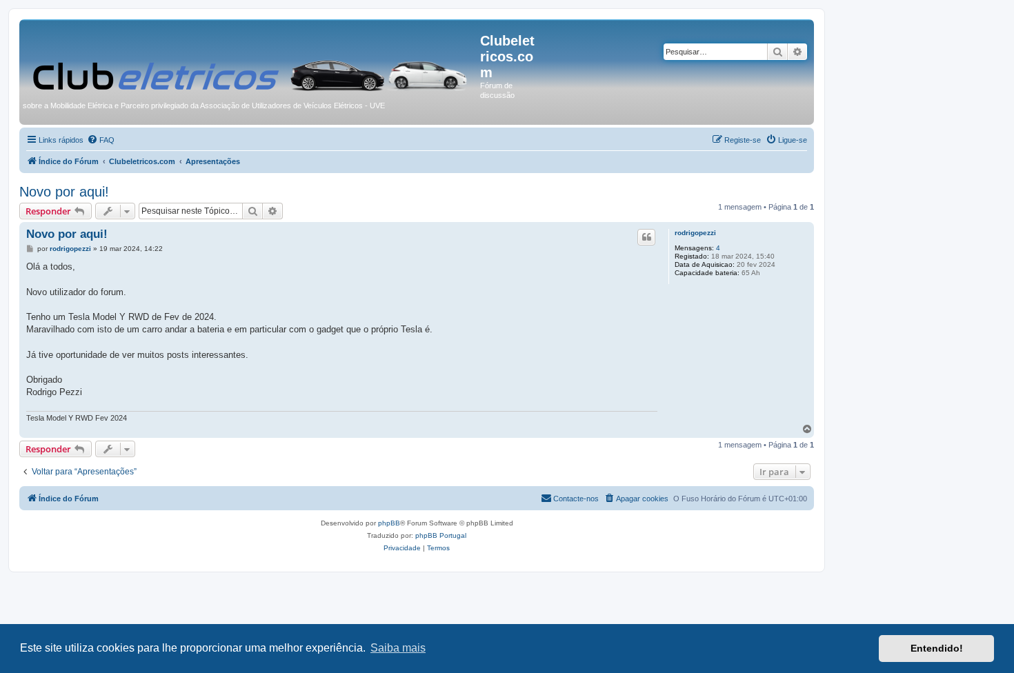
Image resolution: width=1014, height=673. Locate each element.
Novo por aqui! (64, 191)
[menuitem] (101, 140)
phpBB (389, 523)
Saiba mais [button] (398, 648)
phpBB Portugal (440, 535)
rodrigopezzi (695, 233)
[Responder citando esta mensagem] (646, 237)
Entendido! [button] (937, 648)
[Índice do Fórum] (251, 59)
